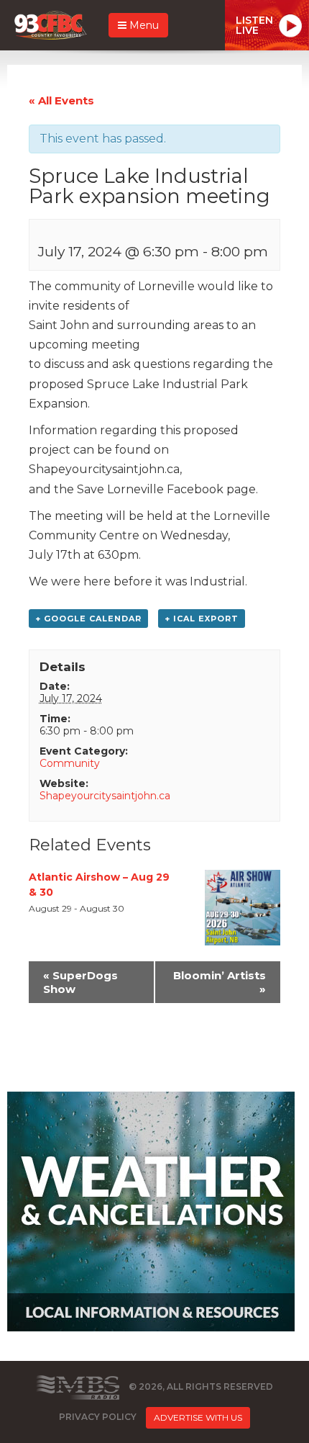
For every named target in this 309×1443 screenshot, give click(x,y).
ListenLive (254, 25)
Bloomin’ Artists (219, 982)
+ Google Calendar (88, 618)
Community (70, 763)
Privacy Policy (98, 1416)
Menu (142, 25)
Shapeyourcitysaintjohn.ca (105, 795)
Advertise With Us (198, 1417)
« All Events (61, 100)
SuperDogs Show (80, 982)
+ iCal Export (202, 618)
